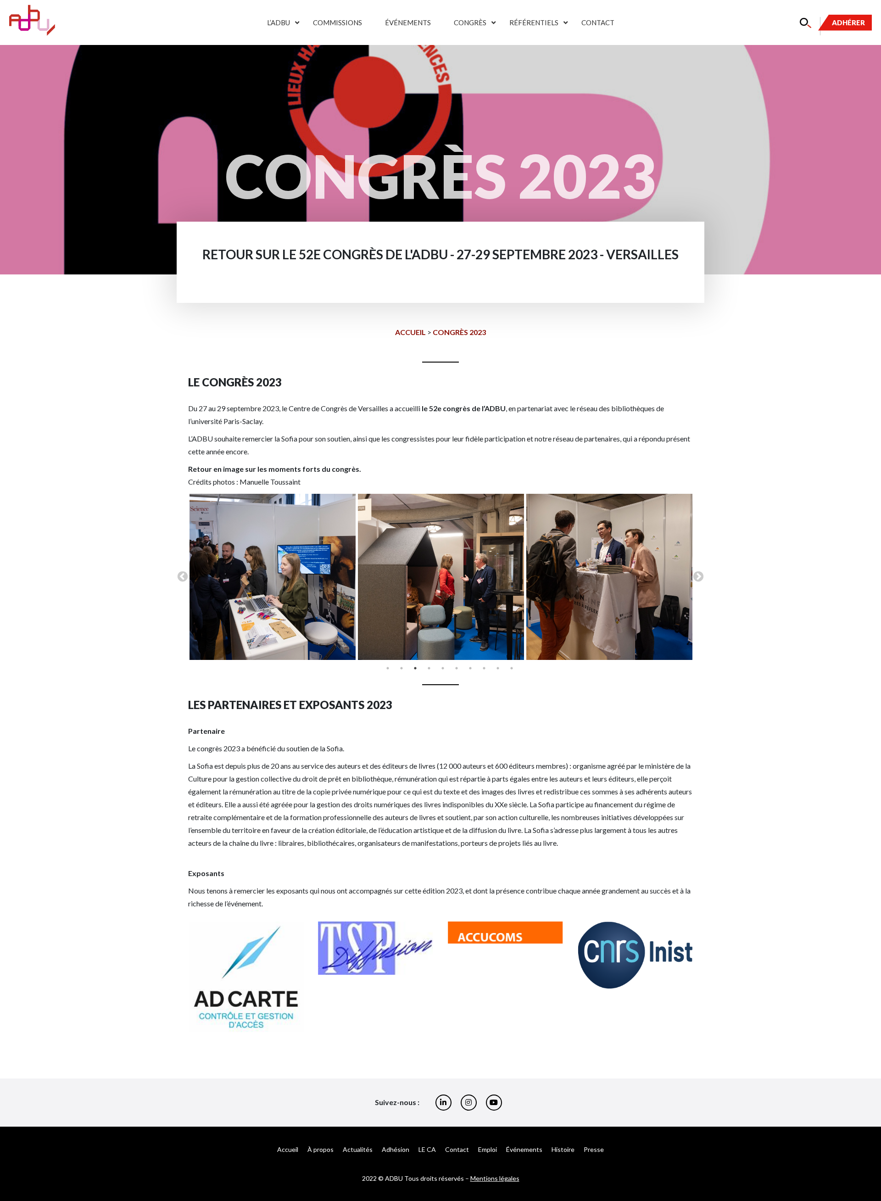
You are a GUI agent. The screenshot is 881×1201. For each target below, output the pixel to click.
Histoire (563, 1149)
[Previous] (207, 976)
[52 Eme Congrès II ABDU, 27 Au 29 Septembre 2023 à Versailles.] (273, 577)
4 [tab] (429, 668)
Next (698, 577)
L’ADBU (278, 22)
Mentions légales (494, 1178)
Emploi (487, 1149)
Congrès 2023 (459, 332)
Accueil (410, 332)
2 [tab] (401, 668)
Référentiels (533, 22)
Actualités (358, 1149)
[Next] (674, 976)
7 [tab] (470, 668)
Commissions (337, 22)
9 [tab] (497, 668)
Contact (597, 22)
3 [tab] (415, 668)
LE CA (427, 1149)
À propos (320, 1149)
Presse (594, 1149)
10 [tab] (511, 668)
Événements (408, 22)
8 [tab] (484, 668)
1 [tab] (387, 668)
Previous (183, 577)
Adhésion (395, 1149)
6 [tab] (456, 668)
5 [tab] (442, 668)
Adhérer (848, 22)
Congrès (470, 22)
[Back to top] (867, 1164)
